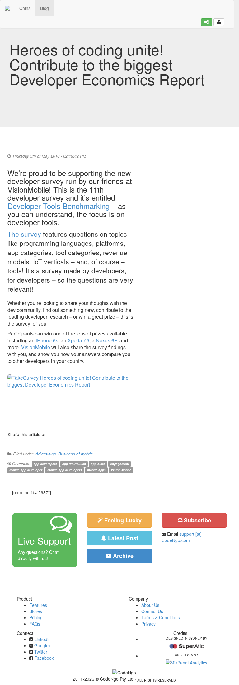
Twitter (40, 652)
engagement (119, 464)
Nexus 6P (106, 340)
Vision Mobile (121, 470)
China (25, 8)
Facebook (44, 658)
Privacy (148, 624)
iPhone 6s (47, 340)
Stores (35, 611)
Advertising (45, 454)
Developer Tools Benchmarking (58, 205)
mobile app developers (64, 470)
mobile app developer (25, 470)
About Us (150, 605)
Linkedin (42, 639)
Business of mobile (75, 454)
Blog (44, 8)
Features (38, 605)
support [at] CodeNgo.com (182, 537)
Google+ (42, 645)
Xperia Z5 (78, 340)
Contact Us (152, 611)
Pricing (36, 617)
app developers (45, 464)
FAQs (34, 624)
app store (98, 464)
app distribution (74, 464)
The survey (24, 234)
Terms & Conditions (160, 617)
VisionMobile (35, 347)
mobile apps (96, 470)
